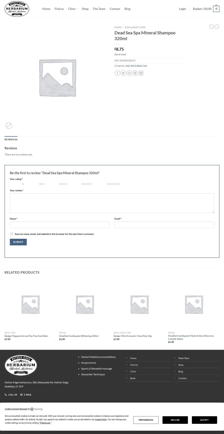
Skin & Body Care (135, 27)
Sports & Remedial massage (96, 368)
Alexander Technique (93, 374)
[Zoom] (9, 125)
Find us (59, 9)
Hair (128, 65)
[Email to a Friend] (129, 73)
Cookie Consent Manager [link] (16, 409)
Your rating (16, 179)
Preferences (146, 420)
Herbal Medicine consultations (98, 356)
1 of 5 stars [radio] (14, 184)
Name (13, 218)
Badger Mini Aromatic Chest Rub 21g (133, 336)
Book (132, 378)
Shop (85, 9)
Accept (204, 420)
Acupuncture (88, 362)
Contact (115, 9)
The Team (99, 9)
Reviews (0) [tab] (11, 139)
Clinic (72, 9)
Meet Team (183, 358)
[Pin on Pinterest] (135, 73)
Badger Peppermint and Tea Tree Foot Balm (26, 336)
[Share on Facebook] (117, 73)
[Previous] (4, 313)
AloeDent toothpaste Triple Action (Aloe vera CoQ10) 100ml (191, 337)
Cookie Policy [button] (101, 419)
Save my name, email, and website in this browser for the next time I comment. (54, 234)
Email (118, 218)
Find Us (134, 364)
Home (46, 9)
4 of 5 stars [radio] (74, 184)
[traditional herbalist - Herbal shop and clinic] (21, 9)
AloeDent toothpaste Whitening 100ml (79, 336)
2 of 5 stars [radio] (32, 184)
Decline (175, 420)
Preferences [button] (45, 423)
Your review (17, 190)
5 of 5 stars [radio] (100, 184)
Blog (127, 9)
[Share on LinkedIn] (141, 73)
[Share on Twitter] (123, 73)
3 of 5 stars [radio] (52, 184)
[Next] (219, 313)
